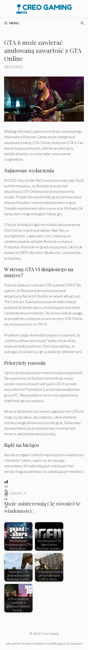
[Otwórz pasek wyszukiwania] (82, 23)
